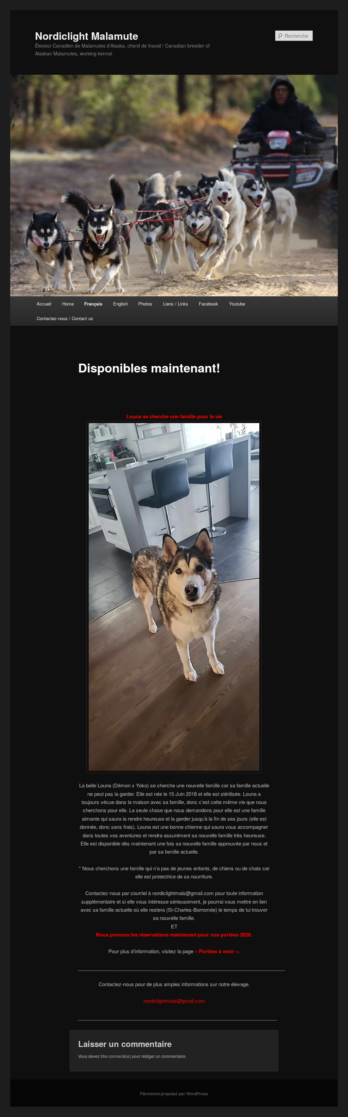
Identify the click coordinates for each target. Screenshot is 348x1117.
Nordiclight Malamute (86, 35)
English (120, 303)
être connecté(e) (116, 1056)
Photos (145, 303)
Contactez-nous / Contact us (65, 318)
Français (93, 303)
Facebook (208, 303)
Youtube (237, 303)
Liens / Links (175, 303)
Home (68, 303)
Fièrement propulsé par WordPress (174, 1093)
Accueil (44, 303)
